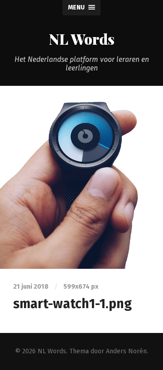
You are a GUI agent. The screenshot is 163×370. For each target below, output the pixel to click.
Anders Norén (126, 351)
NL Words (82, 38)
